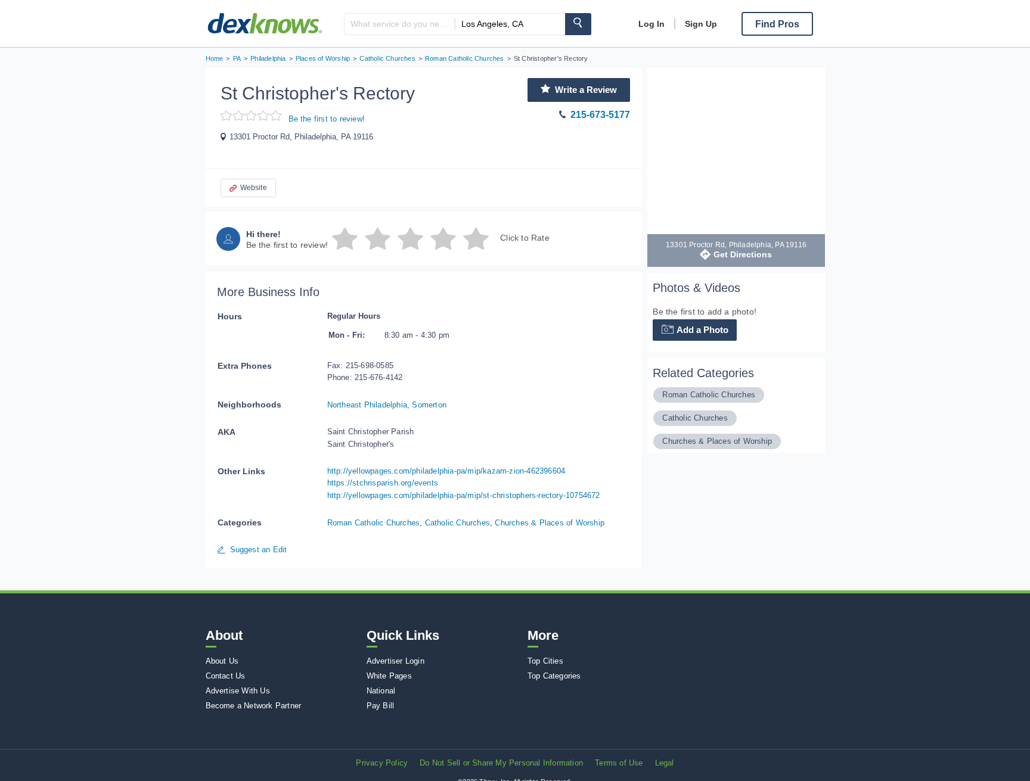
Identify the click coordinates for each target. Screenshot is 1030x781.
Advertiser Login (395, 660)
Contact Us (226, 675)
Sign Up (701, 24)
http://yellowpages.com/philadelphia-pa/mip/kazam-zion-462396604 (446, 470)
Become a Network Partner (254, 705)
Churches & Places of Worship (549, 522)
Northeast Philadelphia (367, 404)
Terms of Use (619, 762)
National (381, 690)
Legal (664, 762)
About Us (222, 660)
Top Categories (554, 675)
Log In (651, 24)
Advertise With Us (238, 690)
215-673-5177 (600, 115)
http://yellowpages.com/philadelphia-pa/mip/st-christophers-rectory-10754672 (463, 495)
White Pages (389, 675)
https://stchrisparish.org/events (382, 482)
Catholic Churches (457, 522)
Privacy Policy (382, 762)
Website (253, 187)
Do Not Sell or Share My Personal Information (501, 762)
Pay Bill (381, 705)
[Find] (578, 24)
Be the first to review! (326, 118)
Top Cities (545, 660)
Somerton (429, 404)
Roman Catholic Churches (373, 522)
